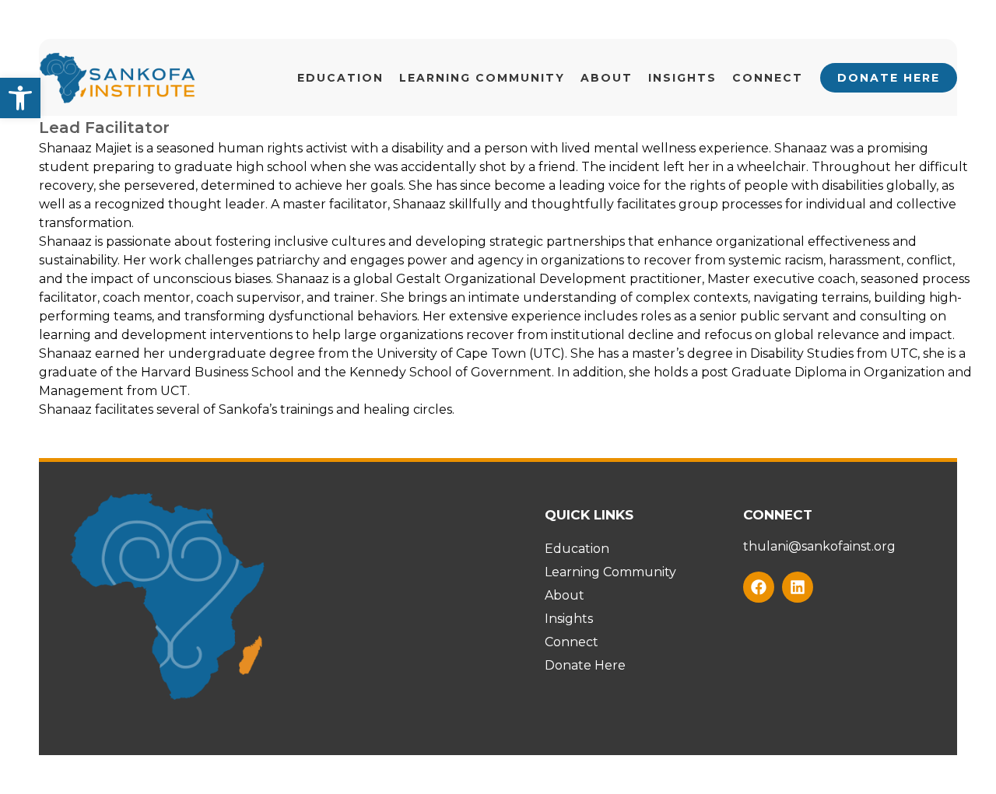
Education (340, 77)
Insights (682, 77)
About (606, 77)
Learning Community (482, 77)
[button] (20, 98)
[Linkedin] (797, 587)
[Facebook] (758, 587)
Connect (767, 77)
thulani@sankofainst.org (819, 546)
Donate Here (888, 78)
